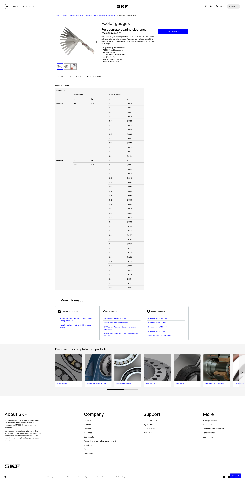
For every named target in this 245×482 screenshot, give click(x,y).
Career (86, 449)
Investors (87, 445)
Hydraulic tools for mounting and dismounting (100, 15)
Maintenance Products (77, 15)
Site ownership (82, 477)
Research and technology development (100, 441)
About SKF (88, 420)
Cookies (111, 477)
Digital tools (148, 425)
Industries (88, 433)
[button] (206, 6)
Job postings (208, 437)
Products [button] (16, 7)
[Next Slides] (96, 42)
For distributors (209, 433)
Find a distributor (173, 31)
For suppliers (208, 425)
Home (57, 15)
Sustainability (89, 437)
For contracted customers (213, 429)
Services (87, 429)
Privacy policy (71, 477)
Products (64, 15)
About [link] (35, 7)
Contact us (147, 433)
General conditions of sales (97, 477)
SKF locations (149, 429)
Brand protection (210, 420)
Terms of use (61, 477)
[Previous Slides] (59, 42)
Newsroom (88, 453)
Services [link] (26, 7)
